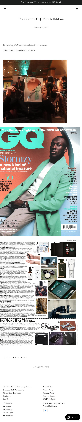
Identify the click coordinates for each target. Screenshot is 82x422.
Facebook (9, 403)
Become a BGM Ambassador (13, 390)
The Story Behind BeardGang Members (17, 387)
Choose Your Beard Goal (12, 393)
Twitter (8, 406)
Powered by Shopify (50, 406)
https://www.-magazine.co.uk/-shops (19, 50)
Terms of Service (49, 396)
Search (5, 399)
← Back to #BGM (41, 367)
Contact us (7, 396)
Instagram (9, 413)
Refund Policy (48, 387)
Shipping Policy (48, 393)
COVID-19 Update (49, 399)
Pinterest (9, 410)
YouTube (9, 416)
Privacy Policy (48, 390)
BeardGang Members (57, 403)
